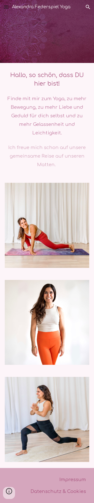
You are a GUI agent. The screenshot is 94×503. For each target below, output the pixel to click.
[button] (6, 7)
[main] (47, 120)
